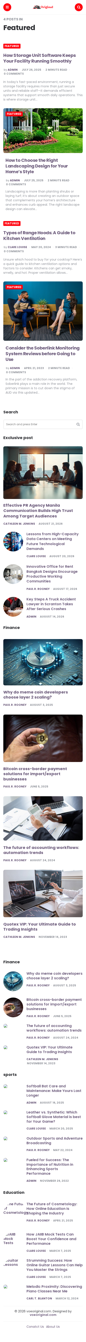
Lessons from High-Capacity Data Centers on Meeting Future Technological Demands (52, 541)
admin (13, 69)
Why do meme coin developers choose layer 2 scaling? (35, 695)
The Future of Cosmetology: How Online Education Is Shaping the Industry (51, 1208)
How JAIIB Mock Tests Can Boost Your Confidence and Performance (51, 1239)
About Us (53, 1326)
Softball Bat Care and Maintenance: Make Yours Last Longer (53, 1091)
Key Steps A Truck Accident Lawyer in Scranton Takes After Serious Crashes (51, 604)
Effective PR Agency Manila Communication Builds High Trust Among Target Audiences (38, 511)
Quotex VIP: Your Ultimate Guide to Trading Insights (39, 927)
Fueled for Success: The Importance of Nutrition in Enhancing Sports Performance (49, 1166)
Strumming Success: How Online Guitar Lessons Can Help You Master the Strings (54, 1265)
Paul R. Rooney (38, 589)
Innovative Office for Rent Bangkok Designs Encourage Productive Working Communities (52, 574)
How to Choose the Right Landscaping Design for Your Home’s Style (37, 166)
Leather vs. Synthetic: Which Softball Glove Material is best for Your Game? (53, 1117)
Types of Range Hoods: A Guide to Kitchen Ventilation (39, 235)
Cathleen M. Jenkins (19, 524)
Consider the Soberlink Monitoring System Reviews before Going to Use (43, 353)
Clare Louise (17, 247)
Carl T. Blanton (39, 1298)
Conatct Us (35, 1326)
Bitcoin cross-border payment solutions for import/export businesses (35, 774)
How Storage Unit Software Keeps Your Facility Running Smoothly (39, 58)
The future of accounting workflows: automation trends (41, 850)
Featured (12, 46)
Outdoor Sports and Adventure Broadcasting (54, 1141)
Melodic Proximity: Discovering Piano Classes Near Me (54, 1289)
